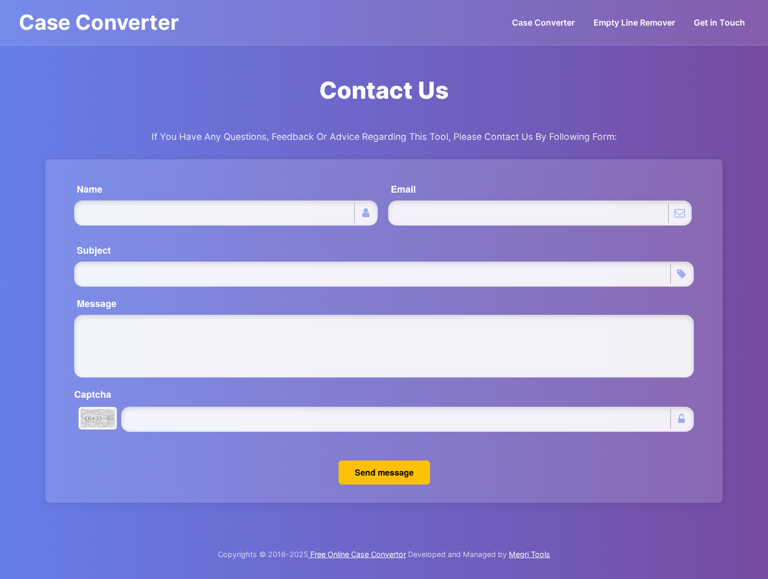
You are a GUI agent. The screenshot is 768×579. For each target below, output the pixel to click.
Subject (94, 250)
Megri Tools (529, 554)
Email (403, 189)
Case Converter (99, 22)
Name (89, 189)
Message (97, 303)
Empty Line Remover (634, 22)
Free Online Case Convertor (357, 554)
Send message (384, 472)
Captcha (92, 394)
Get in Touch (719, 22)
